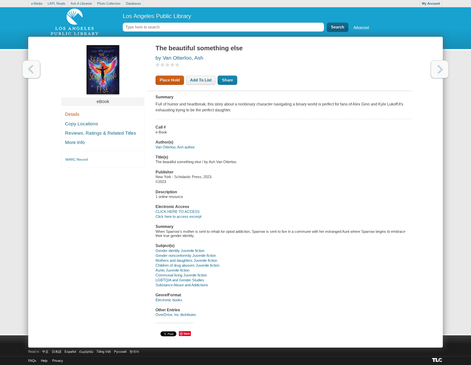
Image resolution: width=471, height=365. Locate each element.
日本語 (56, 351)
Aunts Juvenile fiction (172, 270)
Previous (31, 69)
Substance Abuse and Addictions (182, 285)
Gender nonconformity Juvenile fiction (186, 255)
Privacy (57, 361)
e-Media (36, 3)
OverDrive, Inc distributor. (176, 315)
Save (187, 333)
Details (72, 114)
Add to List (200, 80)
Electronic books (169, 300)
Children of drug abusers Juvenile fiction (187, 265)
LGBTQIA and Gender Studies (180, 280)
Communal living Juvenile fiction (181, 275)
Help (44, 361)
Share (227, 80)
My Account (431, 3)
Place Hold (170, 80)
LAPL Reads (56, 3)
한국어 (134, 351)
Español (70, 351)
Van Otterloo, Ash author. (175, 147)
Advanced (361, 27)
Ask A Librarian (81, 3)
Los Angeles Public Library (157, 16)
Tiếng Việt (103, 351)
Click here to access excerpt (178, 216)
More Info (75, 142)
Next (440, 69)
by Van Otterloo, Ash (179, 58)
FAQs (32, 361)
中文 (45, 351)
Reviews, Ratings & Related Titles (100, 133)
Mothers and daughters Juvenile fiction (186, 260)
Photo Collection (108, 3)
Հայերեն (86, 351)
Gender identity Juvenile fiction (180, 250)
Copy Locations (81, 123)
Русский (120, 351)
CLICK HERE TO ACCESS (178, 211)
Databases (133, 3)
